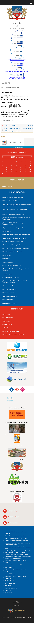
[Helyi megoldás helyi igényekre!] (17, 438)
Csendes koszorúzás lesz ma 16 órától (16, 538)
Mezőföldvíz (8, 592)
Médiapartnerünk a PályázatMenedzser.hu (15, 245)
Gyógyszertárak (7, 324)
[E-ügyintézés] (12, 142)
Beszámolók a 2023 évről (15, 564)
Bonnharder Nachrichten (10, 296)
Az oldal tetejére (17, 602)
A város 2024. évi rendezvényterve (13, 197)
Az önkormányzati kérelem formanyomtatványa (16, 234)
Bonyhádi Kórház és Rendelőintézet (13, 334)
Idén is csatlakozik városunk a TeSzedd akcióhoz (16, 532)
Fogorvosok (6, 321)
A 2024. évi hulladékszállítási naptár (13, 214)
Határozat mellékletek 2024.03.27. (15, 561)
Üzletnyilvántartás (8, 286)
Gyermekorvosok (8, 317)
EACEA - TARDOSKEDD (10, 200)
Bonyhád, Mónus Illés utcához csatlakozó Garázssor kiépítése (15, 281)
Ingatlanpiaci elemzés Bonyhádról (13, 228)
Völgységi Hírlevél (8, 292)
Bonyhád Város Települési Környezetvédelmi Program (16, 269)
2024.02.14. (10, 574)
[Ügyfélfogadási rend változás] (17, 414)
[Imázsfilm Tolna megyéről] (17, 497)
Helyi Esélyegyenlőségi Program (12, 251)
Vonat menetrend (13, 523)
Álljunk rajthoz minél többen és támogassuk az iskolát (18, 547)
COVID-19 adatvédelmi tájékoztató (13, 241)
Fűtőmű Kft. (8, 590)
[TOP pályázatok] (17, 44)
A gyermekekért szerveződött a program (16, 540)
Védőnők (5, 328)
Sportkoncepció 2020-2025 (11, 277)
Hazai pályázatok (8, 262)
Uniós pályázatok (8, 299)
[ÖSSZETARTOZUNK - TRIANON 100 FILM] (17, 428)
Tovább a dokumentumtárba (9, 303)
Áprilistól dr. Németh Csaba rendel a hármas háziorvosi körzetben (17, 543)
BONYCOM (8, 585)
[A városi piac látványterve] (17, 452)
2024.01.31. (10, 580)
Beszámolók (6, 258)
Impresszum (16, 605)
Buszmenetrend (13, 517)
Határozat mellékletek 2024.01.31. (15, 577)
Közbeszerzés (7, 255)
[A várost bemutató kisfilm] (17, 466)
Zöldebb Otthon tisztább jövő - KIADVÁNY (15, 238)
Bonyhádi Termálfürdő (11, 588)
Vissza (3, 136)
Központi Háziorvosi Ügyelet (11, 331)
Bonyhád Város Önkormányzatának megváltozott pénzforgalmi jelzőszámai (17, 204)
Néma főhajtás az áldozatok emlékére (15, 536)
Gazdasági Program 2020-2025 (12, 265)
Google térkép (12, 511)
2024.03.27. (10, 567)
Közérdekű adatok (17, 147)
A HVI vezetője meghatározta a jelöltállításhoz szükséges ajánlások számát (18, 557)
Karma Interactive (22, 618)
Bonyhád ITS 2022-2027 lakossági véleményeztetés (13, 223)
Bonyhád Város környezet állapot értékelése (16, 248)
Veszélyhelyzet (7, 274)
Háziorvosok (6, 314)
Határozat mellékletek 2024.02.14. (15, 570)
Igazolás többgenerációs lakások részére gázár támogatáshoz (16, 218)
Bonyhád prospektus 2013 (10, 289)
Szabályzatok (7, 231)
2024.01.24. (10, 583)
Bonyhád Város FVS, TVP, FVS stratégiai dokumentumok (15, 209)
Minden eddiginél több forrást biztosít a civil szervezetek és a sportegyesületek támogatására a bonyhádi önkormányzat (17, 552)
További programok (7, 186)
